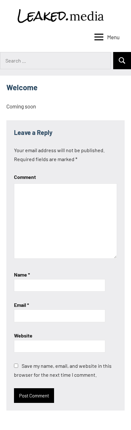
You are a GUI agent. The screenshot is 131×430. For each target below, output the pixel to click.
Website (23, 335)
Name (22, 274)
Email (21, 305)
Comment (25, 177)
